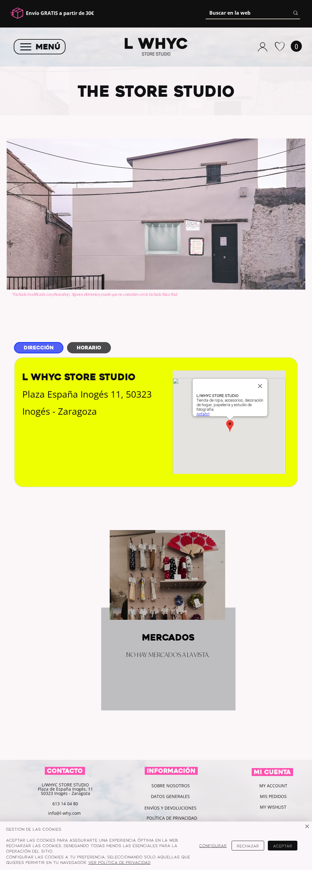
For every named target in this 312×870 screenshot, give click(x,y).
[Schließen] (307, 827)
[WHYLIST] (279, 46)
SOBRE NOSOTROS (170, 786)
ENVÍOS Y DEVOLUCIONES (170, 808)
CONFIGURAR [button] (213, 845)
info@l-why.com (64, 813)
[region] (155, 616)
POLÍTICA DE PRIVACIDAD (172, 818)
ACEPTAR (282, 845)
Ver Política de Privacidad (119, 862)
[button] (296, 46)
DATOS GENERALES (170, 796)
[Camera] (262, 46)
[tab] (38, 347)
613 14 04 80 (65, 804)
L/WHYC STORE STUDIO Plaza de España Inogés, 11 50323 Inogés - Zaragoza (65, 789)
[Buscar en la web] (295, 13)
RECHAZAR (248, 845)
